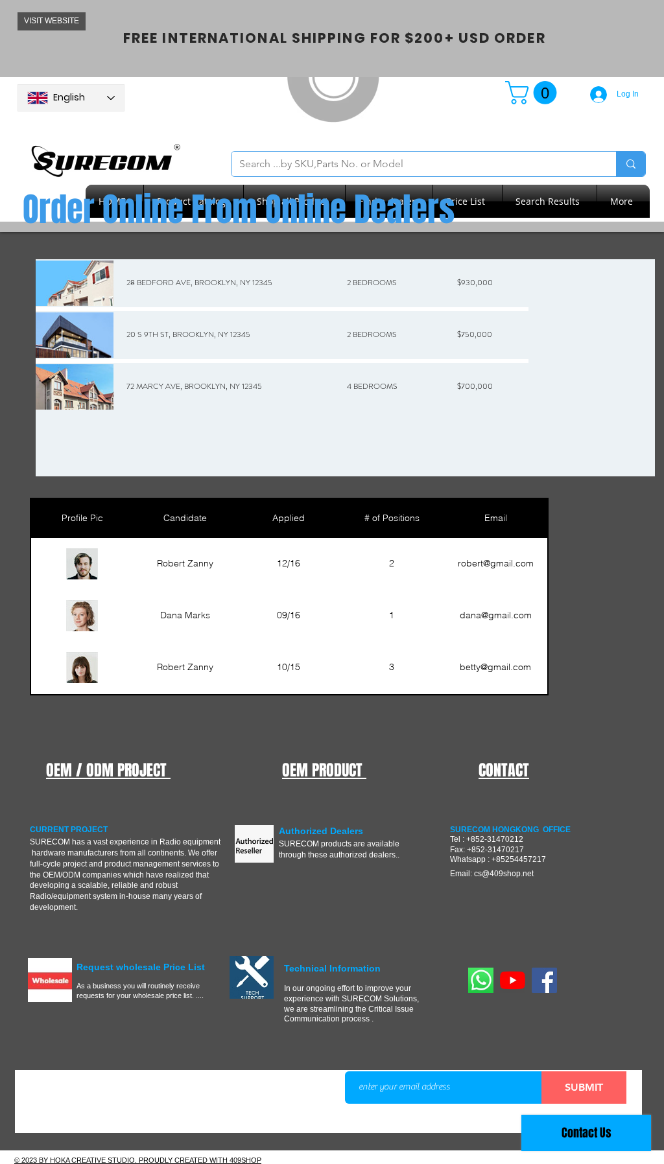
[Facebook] (544, 980)
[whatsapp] (480, 980)
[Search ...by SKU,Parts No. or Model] (630, 164)
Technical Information (332, 968)
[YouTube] (512, 980)
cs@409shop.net (504, 873)
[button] (533, 92)
